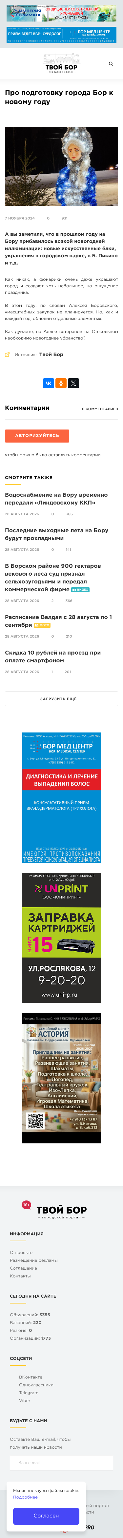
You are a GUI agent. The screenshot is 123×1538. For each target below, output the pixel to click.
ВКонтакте (30, 1378)
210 (69, 636)
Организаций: (30, 1339)
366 (69, 514)
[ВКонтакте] (48, 383)
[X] (73, 383)
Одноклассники (36, 1385)
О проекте (21, 1253)
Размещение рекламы (34, 1261)
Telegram (28, 1393)
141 (68, 549)
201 (68, 672)
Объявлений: (30, 1315)
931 (65, 218)
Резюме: (21, 1331)
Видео (82, 590)
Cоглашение (23, 1269)
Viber (25, 1401)
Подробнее (25, 1498)
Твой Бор (51, 355)
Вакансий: (26, 1323)
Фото (44, 625)
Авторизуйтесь (37, 436)
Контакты (20, 1276)
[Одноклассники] (61, 383)
